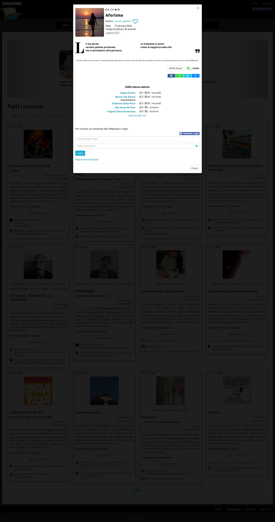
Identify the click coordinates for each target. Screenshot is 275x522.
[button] (189, 133)
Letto (196, 68)
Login (80, 153)
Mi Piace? (177, 68)
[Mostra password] (197, 146)
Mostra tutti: (138, 115)
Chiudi (194, 168)
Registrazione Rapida (86, 159)
